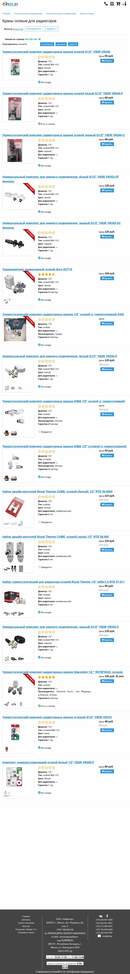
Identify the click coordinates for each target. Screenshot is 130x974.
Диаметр (51, 28)
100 (30, 39)
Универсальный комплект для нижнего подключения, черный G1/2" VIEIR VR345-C (60, 627)
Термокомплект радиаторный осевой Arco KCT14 (37, 269)
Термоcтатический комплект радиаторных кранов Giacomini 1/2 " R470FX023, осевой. (62, 672)
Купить (108, 60)
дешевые (61, 44)
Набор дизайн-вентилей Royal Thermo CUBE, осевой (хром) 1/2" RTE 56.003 (55, 537)
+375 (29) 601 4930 (104, 919)
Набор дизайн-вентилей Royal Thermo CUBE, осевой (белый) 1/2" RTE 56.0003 (57, 491)
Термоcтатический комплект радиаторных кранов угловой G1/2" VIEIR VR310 (57, 717)
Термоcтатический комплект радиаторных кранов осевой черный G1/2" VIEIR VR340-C (63, 135)
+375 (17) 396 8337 (104, 926)
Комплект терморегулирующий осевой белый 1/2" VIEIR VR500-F (48, 762)
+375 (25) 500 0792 (104, 932)
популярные (47, 44)
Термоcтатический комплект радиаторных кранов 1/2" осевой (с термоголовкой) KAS (63, 314)
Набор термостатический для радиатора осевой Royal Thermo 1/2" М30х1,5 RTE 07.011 (63, 582)
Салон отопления (26, 922)
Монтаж (26, 926)
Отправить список (26, 932)
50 (26, 39)
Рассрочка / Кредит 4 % (26, 929)
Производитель (33, 28)
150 (35, 39)
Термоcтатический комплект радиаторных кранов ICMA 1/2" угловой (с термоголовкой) (64, 446)
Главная (26, 916)
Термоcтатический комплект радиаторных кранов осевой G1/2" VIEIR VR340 (56, 52)
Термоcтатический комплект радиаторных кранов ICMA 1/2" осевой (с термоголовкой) (63, 401)
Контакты (26, 919)
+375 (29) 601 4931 (104, 923)
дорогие (73, 44)
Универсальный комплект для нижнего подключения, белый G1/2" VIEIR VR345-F (59, 356)
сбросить (18, 29)
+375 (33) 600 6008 (104, 929)
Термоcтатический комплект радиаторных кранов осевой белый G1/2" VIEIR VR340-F (62, 93)
